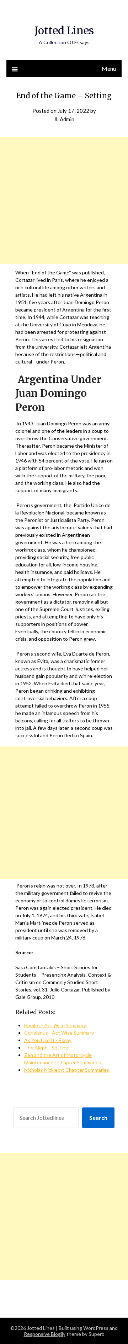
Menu (109, 68)
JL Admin (64, 119)
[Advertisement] (64, 200)
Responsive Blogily (44, 1334)
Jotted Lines (64, 30)
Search (98, 1117)
